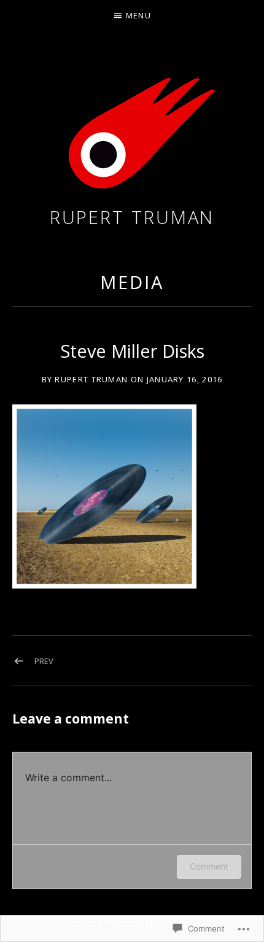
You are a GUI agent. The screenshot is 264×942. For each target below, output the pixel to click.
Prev (43, 660)
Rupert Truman (132, 217)
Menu (138, 15)
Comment (209, 866)
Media (132, 282)
